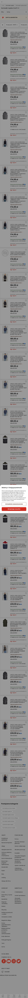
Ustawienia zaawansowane (14, 504)
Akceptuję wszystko (14, 509)
